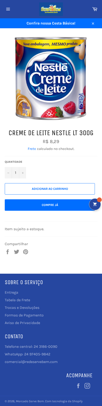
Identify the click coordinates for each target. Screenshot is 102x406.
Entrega (11, 292)
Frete (32, 149)
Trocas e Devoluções (22, 307)
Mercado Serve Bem (30, 401)
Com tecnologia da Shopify (64, 401)
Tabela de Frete (17, 300)
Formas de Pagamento (24, 315)
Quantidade (13, 161)
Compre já (50, 205)
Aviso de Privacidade (22, 322)
